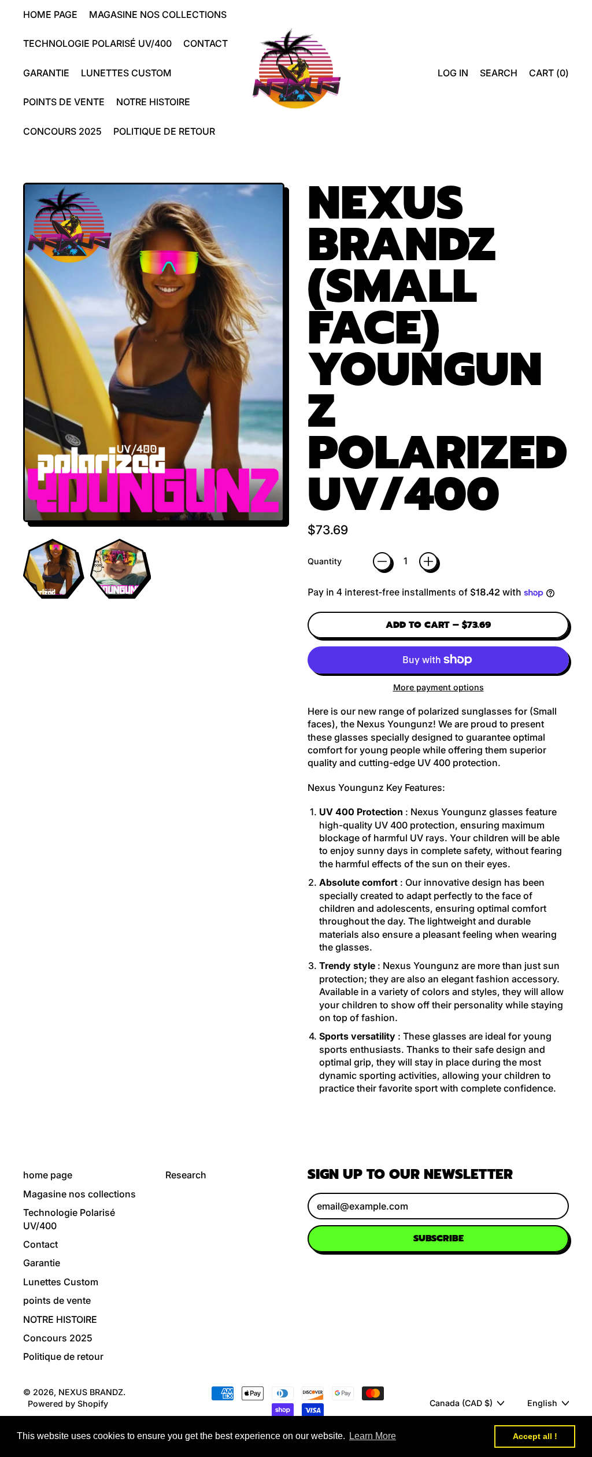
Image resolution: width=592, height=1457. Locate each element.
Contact (205, 43)
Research (185, 1175)
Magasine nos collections (158, 14)
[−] (382, 561)
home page (50, 14)
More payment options (438, 687)
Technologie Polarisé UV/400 (97, 43)
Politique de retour (164, 131)
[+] (428, 561)
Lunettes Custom (126, 73)
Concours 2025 (62, 131)
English (542, 1403)
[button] (498, 72)
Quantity (325, 561)
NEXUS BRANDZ (90, 1392)
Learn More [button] (372, 1436)
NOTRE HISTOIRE (153, 102)
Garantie (46, 73)
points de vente (64, 102)
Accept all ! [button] (535, 1436)
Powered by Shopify (68, 1403)
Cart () (548, 76)
